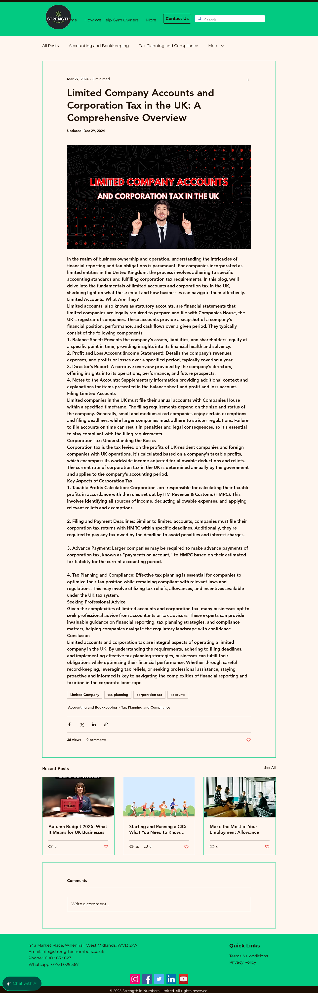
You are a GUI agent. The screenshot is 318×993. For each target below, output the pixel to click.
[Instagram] (135, 979)
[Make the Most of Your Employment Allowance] (240, 797)
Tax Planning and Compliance (168, 45)
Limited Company (84, 694)
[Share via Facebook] (69, 724)
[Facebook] (147, 979)
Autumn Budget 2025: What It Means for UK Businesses (77, 829)
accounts (178, 694)
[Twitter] (159, 979)
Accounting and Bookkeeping (99, 45)
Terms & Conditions (248, 956)
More (213, 45)
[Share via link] (106, 724)
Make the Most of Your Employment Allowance (234, 829)
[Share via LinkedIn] (93, 724)
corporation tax (149, 694)
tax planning (118, 694)
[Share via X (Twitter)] (81, 724)
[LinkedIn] (171, 979)
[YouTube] (183, 979)
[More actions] (248, 79)
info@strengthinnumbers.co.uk (72, 951)
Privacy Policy (242, 962)
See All (270, 767)
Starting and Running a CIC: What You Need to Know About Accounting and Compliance (157, 829)
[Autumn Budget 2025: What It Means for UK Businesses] (78, 797)
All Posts (50, 45)
